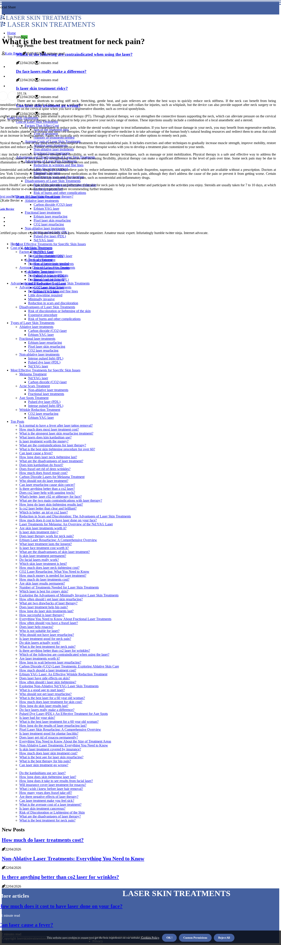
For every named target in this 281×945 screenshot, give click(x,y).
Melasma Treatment (33, 374)
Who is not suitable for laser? (39, 631)
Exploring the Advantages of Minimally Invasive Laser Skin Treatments (69, 595)
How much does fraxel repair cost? (43, 473)
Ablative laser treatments (45, 271)
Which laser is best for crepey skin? (43, 591)
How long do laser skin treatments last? (46, 611)
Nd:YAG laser (44, 240)
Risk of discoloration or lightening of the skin (59, 311)
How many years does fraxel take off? (45, 793)
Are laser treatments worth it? (39, 658)
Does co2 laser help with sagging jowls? (47, 492)
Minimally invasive (41, 299)
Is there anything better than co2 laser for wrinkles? (54, 650)
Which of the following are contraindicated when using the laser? (74, 54)
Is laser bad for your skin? (37, 717)
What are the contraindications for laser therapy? (52, 445)
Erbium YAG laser (41, 334)
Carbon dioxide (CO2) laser (47, 331)
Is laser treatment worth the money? (43, 441)
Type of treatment (40, 259)
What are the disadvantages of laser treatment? (51, 461)
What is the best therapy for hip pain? (45, 761)
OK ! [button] (169, 937)
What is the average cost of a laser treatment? (50, 804)
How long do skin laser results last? (43, 706)
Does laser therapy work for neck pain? (46, 536)
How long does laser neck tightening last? (48, 457)
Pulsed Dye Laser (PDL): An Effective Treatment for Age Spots (63, 714)
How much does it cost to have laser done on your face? (58, 520)
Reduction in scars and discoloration (53, 303)
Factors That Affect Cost (36, 252)
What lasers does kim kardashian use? (45, 437)
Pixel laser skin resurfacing (46, 346)
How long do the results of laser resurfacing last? (53, 725)
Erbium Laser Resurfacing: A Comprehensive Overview (58, 540)
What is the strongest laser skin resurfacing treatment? (56, 433)
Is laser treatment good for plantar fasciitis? (48, 733)
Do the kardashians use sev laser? (42, 773)
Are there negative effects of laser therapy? (48, 796)
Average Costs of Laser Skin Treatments (47, 267)
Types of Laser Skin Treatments (32, 323)
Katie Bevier (13, 53)
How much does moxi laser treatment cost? (49, 429)
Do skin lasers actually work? (39, 642)
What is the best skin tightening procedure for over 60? (57, 449)
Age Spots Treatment (34, 398)
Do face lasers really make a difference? (46, 710)
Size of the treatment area (45, 256)
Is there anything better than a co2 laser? (47, 488)
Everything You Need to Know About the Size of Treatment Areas (65, 741)
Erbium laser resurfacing (45, 342)
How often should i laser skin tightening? (47, 682)
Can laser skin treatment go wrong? (43, 765)
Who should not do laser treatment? (43, 481)
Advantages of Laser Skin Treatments (45, 287)
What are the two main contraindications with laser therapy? (60, 500)
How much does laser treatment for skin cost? (50, 702)
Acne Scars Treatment (34, 386)
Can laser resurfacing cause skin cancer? (47, 485)
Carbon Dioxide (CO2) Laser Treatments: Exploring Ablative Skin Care (69, 666)
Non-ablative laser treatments (48, 275)
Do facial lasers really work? (39, 560)
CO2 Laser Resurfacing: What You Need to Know (54, 571)
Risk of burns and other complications (54, 319)
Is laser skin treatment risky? (38, 532)
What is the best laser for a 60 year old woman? (52, 698)
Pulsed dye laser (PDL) (44, 362)
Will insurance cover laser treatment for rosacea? (52, 785)
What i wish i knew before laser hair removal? (51, 789)
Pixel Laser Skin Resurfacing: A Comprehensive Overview (60, 729)
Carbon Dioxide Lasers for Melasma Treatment (52, 477)
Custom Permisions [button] (195, 937)
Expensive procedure (42, 315)
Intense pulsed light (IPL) (45, 358)
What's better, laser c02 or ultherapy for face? (50, 496)
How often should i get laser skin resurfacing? (51, 599)
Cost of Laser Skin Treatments (31, 248)
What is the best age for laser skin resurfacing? (51, 757)
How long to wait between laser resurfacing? (50, 662)
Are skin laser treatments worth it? (43, 528)
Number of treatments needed (48, 263)
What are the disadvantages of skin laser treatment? (54, 552)
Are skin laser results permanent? (42, 583)
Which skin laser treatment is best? (43, 564)
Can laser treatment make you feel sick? (46, 800)
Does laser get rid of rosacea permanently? (48, 737)
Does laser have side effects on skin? (44, 678)
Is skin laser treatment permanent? (42, 556)
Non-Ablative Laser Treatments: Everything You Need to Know (63, 745)
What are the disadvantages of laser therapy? (50, 816)
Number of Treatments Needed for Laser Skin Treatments (59, 587)
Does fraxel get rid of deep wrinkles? (44, 469)
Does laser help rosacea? (36, 627)
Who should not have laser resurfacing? (46, 635)
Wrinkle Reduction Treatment (39, 410)
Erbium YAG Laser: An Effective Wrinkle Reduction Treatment (63, 674)
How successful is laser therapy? (41, 615)
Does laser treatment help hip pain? (43, 607)
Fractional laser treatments (46, 279)
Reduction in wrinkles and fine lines (53, 291)
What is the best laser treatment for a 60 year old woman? (59, 721)
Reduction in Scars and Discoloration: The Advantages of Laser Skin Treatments (75, 516)
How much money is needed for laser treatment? (52, 575)
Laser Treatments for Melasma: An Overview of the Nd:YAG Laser (66, 524)
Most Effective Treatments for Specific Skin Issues (51, 244)
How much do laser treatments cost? (44, 579)
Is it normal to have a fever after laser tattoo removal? (56, 425)
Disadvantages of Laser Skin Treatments (47, 307)
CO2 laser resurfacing (43, 350)
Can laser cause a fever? (36, 453)
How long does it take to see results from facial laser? (56, 781)
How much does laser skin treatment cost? (48, 753)
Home (11, 33)
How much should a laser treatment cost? (47, 670)
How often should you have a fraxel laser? (48, 623)
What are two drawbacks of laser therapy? (48, 603)
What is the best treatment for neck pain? (47, 646)
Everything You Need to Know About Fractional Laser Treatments (65, 619)
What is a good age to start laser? (42, 690)
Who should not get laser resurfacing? (45, 694)
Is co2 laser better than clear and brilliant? (48, 508)
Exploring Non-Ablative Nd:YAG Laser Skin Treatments (59, 686)
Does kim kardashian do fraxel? (41, 465)
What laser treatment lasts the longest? (45, 544)
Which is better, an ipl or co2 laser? (43, 512)
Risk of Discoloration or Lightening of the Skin (52, 812)
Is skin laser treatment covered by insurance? (50, 749)
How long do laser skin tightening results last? (51, 504)
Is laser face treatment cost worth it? (44, 548)
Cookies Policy (149, 937)
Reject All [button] (224, 937)
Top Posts (17, 421)
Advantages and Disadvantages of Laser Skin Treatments (50, 283)
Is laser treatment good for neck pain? (45, 639)
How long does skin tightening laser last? (47, 777)
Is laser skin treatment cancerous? (42, 808)
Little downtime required (45, 295)
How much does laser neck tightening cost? (49, 567)
